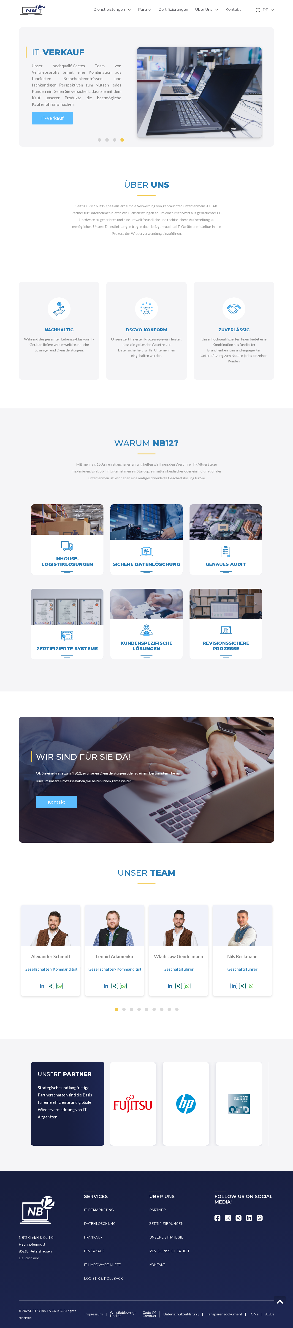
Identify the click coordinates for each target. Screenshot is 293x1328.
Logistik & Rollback (103, 1279)
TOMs (253, 1314)
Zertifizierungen (173, 9)
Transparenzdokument (224, 1314)
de (265, 10)
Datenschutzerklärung (181, 1314)
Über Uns (203, 9)
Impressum (93, 1314)
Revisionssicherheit (169, 1251)
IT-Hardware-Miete (102, 1265)
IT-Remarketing (52, 129)
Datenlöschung (100, 1224)
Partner (145, 9)
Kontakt (233, 9)
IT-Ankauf (93, 1237)
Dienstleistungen (109, 9)
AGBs (269, 1314)
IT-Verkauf (94, 1251)
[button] (99, 140)
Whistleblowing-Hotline (123, 1314)
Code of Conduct (149, 1314)
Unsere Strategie (166, 1237)
